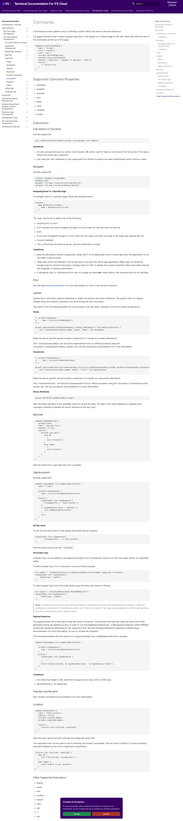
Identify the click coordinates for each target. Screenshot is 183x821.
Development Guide (100, 10)
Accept (77, 814)
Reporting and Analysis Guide (77, 10)
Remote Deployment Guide (122, 10)
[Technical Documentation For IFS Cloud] (6, 3)
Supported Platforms (144, 10)
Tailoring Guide (56, 10)
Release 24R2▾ (172, 4)
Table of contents (162, 21)
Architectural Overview (11, 10)
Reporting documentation (53, 285)
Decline (106, 814)
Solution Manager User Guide (35, 10)
